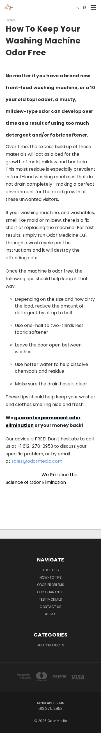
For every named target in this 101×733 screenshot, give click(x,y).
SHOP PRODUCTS (50, 645)
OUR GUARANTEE (50, 592)
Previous (9, 727)
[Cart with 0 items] (84, 7)
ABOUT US (50, 570)
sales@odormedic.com (37, 461)
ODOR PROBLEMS (50, 584)
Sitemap (50, 614)
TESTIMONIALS (50, 599)
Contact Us (50, 606)
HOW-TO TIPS (51, 577)
